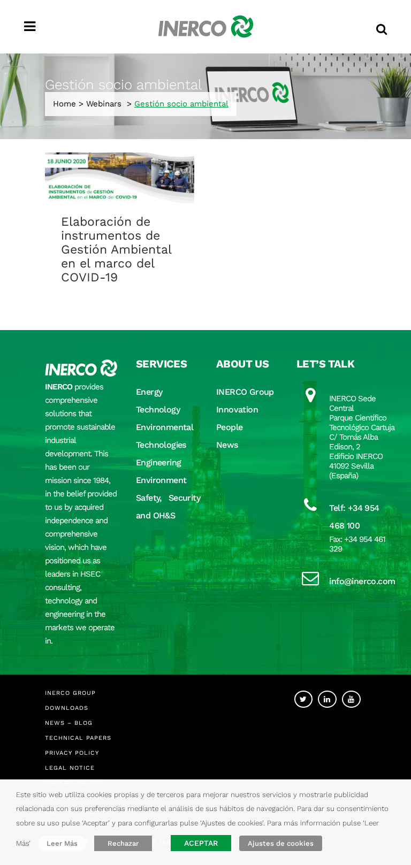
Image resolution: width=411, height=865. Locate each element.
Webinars (103, 104)
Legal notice (70, 767)
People (229, 427)
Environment (161, 480)
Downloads (66, 708)
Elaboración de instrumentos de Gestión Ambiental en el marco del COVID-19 (116, 250)
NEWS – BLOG (69, 722)
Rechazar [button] (123, 843)
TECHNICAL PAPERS (78, 737)
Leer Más (62, 843)
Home (64, 104)
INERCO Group (245, 392)
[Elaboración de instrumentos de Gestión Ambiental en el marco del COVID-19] (119, 177)
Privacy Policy (72, 752)
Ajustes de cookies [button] (281, 843)
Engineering (158, 462)
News (227, 445)
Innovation (237, 409)
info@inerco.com (362, 581)
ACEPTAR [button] (201, 843)
